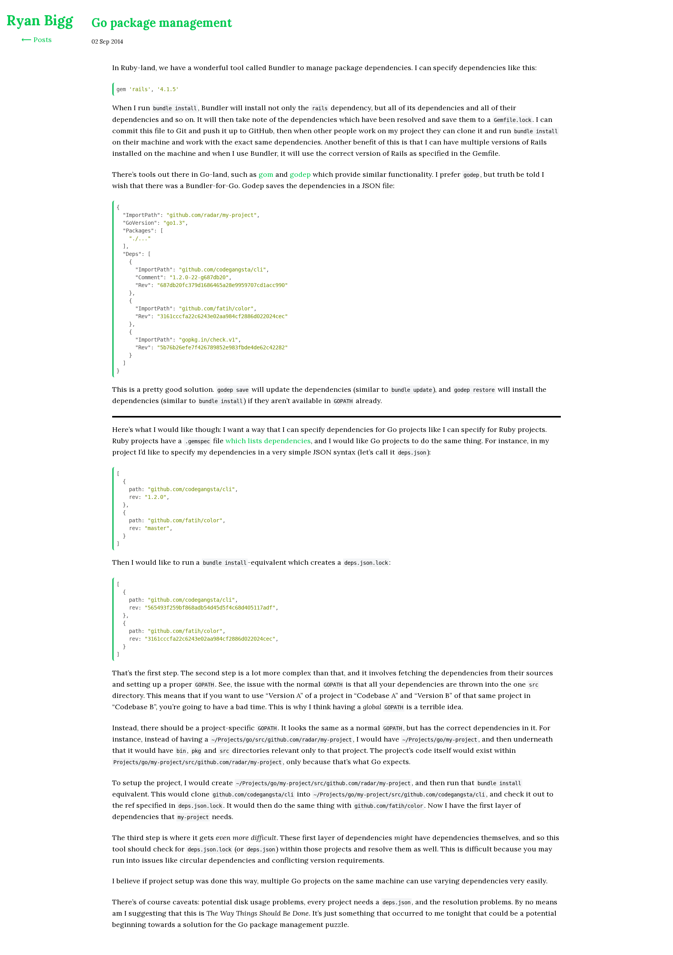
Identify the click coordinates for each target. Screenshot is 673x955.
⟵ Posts (36, 39)
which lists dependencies (268, 440)
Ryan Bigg (39, 20)
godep (300, 174)
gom (266, 174)
